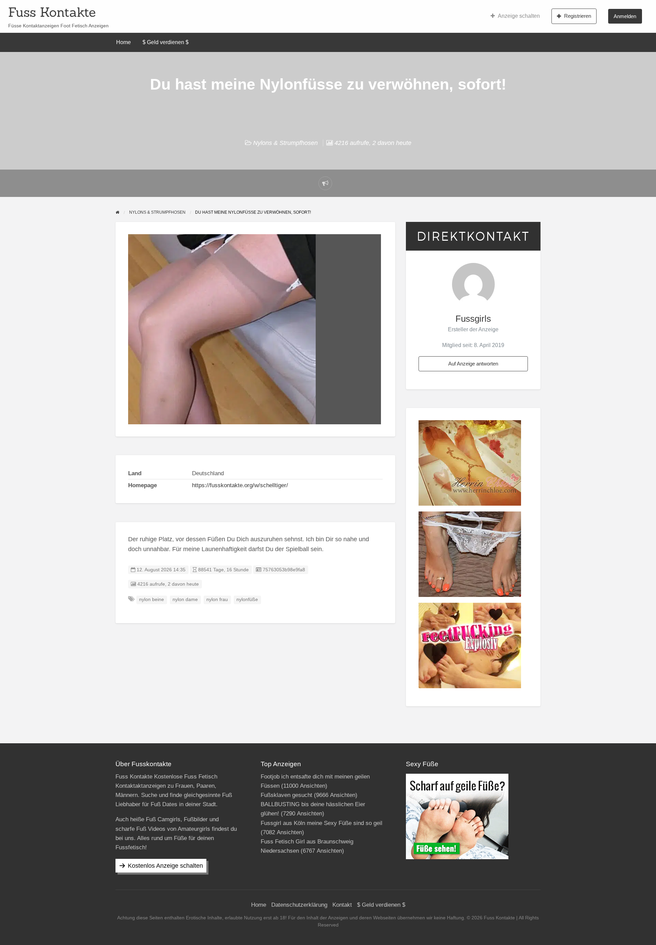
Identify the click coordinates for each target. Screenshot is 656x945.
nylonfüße (247, 599)
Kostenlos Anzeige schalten (165, 865)
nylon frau (217, 599)
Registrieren (577, 16)
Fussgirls (473, 318)
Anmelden (625, 16)
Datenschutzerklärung (299, 905)
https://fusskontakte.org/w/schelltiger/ (240, 485)
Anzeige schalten (519, 16)
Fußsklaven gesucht (286, 795)
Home (123, 42)
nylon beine (151, 599)
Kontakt (342, 905)
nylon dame (185, 599)
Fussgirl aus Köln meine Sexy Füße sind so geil (321, 823)
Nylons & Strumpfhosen (285, 142)
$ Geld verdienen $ (165, 42)
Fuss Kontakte (52, 12)
